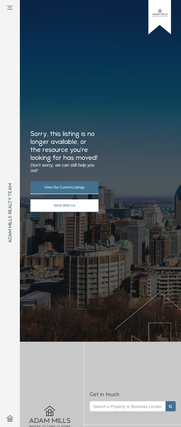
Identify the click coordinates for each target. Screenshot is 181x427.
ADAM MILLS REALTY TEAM (10, 213)
